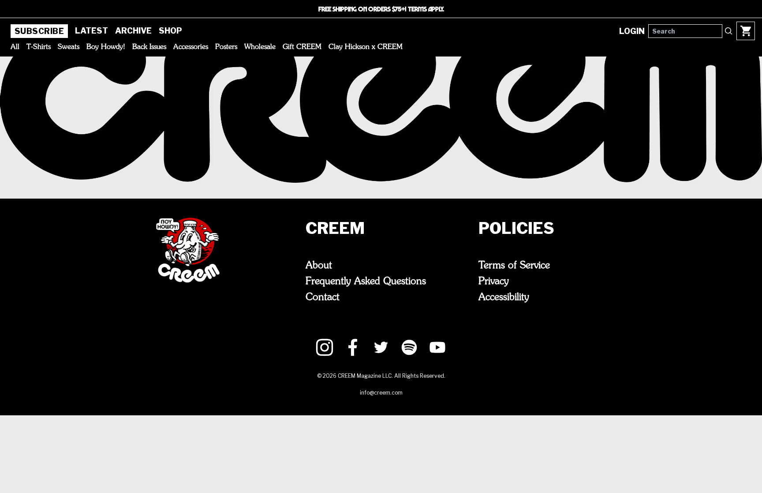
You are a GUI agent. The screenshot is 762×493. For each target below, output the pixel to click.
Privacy (493, 281)
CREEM (335, 228)
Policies (516, 228)
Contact (323, 297)
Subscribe (39, 31)
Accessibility (503, 297)
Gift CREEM (302, 47)
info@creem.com (381, 392)
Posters (226, 47)
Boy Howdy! (105, 47)
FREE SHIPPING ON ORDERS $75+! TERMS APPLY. (381, 8)
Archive (133, 30)
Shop (170, 30)
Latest (91, 30)
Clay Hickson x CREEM (366, 47)
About (319, 266)
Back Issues (149, 47)
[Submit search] (728, 30)
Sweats (68, 47)
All (15, 47)
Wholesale (260, 47)
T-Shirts (38, 47)
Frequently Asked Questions (366, 281)
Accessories (190, 47)
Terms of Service (514, 266)
